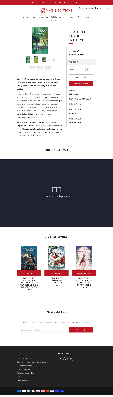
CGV (18, 377)
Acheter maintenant (81, 84)
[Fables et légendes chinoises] (56, 258)
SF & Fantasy (75, 122)
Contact (63, 20)
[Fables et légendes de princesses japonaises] (84, 258)
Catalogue (56, 17)
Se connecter (86, 8)
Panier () (100, 8)
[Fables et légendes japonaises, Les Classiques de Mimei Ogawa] (29, 258)
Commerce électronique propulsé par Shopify (57, 395)
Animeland (83, 17)
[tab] (28, 59)
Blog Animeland (24, 358)
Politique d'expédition (26, 373)
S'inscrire (80, 330)
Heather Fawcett (76, 55)
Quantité (73, 69)
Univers (50, 20)
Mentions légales (24, 369)
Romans (73, 113)
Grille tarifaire (22, 380)
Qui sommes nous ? (25, 366)
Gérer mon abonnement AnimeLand (32, 362)
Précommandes (40, 17)
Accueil (25, 17)
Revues (69, 17)
